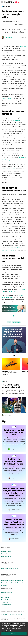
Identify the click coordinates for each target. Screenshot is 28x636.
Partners (13, 618)
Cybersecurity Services (6, 592)
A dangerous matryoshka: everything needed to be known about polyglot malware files (14, 491)
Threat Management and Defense (9, 595)
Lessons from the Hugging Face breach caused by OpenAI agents (14, 522)
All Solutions (4, 607)
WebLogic (16, 120)
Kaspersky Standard (6, 551)
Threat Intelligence (6, 604)
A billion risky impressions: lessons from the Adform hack (14, 461)
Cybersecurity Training (6, 602)
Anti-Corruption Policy (13, 613)
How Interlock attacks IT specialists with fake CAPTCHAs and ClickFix (10, 373)
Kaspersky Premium (6, 556)
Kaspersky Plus (4, 554)
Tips (14, 426)
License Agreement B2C (6, 614)
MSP (9, 322)
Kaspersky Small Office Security (8, 566)
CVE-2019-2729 (13, 291)
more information (17, 630)
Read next (5, 381)
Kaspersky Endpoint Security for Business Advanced (13, 582)
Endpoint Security (5, 597)
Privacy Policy (5, 613)
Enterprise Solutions (6, 588)
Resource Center (22, 618)
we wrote (23, 46)
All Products (4, 558)
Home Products (5, 547)
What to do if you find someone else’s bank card (14, 432)
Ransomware (6, 6)
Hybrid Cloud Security (6, 599)
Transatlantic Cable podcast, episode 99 (11, 386)
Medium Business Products (8, 574)
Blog (17, 618)
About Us (8, 618)
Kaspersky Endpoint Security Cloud (9, 568)
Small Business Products (7, 562)
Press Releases (5, 619)
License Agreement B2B (17, 614)
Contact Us (3, 618)
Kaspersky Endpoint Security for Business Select (12, 580)
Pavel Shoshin (8, 37)
